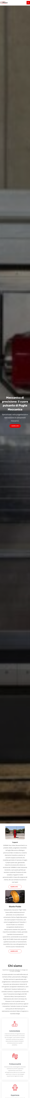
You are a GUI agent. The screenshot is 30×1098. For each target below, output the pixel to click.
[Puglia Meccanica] (4, 2)
